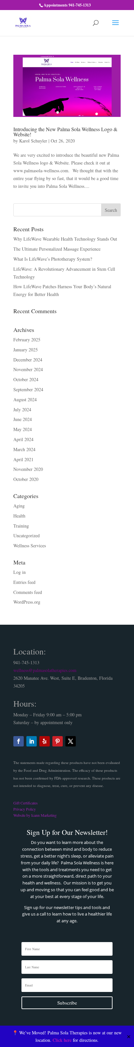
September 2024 (28, 389)
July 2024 (22, 409)
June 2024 (22, 419)
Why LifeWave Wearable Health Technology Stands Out (65, 239)
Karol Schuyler (33, 141)
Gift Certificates (25, 802)
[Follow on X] (70, 741)
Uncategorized (26, 535)
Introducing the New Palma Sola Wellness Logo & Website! (65, 132)
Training (21, 526)
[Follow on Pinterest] (57, 741)
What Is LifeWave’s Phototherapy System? (52, 259)
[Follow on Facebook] (18, 741)
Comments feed (27, 592)
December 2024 (27, 360)
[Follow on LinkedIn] (31, 741)
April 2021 (23, 459)
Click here (62, 1040)
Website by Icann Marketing (35, 815)
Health (19, 516)
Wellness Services (29, 545)
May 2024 (22, 429)
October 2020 (25, 479)
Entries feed (24, 582)
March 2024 (24, 449)
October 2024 (25, 379)
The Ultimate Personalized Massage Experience (56, 249)
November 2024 (28, 369)
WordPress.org (26, 602)
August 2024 (25, 399)
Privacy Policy (24, 809)
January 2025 (25, 350)
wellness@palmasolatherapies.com (44, 670)
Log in (19, 572)
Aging (19, 506)
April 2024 (23, 439)
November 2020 (28, 469)
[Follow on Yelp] (44, 741)
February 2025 (26, 339)
